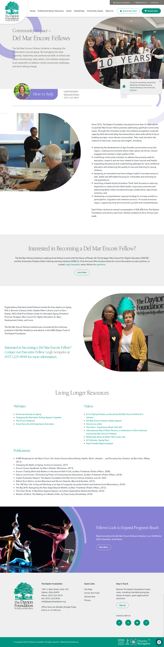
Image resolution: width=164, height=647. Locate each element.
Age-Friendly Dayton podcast (99, 443)
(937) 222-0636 (52, 598)
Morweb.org (73, 642)
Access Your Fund (129, 11)
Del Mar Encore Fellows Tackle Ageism (104, 420)
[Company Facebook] (119, 623)
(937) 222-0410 (55, 595)
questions (101, 264)
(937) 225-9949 (71, 97)
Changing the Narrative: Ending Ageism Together (39, 417)
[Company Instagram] (146, 623)
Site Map (88, 589)
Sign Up (122, 605)
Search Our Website (122, 3)
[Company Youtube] (137, 623)
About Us (109, 11)
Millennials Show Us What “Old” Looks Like (105, 437)
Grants (69, 11)
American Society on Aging (28, 414)
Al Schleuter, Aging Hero (97, 440)
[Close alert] (160, 81)
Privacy (87, 600)
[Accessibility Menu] (159, 642)
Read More (103, 547)
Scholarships (79, 11)
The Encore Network (25, 420)
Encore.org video (94, 424)
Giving (32, 11)
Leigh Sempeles (72, 264)
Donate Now (152, 11)
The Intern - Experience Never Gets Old (104, 427)
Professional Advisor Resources (51, 11)
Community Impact (95, 11)
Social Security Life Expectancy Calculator (35, 424)
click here (133, 90)
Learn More (82, 272)
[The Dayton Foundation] (14, 12)
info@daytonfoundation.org (53, 601)
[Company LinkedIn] (128, 623)
